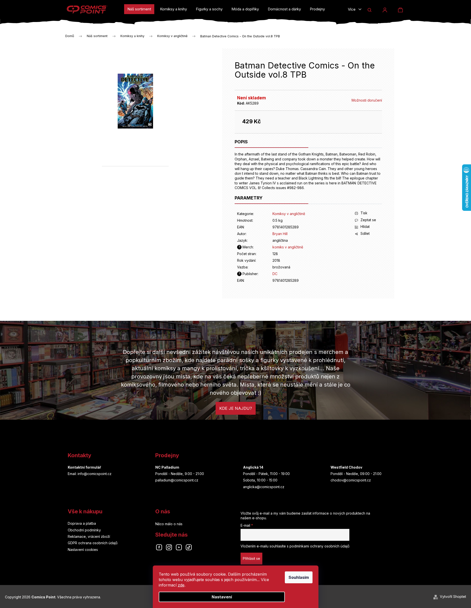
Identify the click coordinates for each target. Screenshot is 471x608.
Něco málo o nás (168, 524)
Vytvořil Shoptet (453, 596)
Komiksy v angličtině (288, 214)
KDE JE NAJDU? (235, 408)
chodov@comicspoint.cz (351, 480)
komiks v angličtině (287, 247)
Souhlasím (299, 577)
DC (274, 274)
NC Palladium (167, 467)
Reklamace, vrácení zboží (89, 536)
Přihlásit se (251, 558)
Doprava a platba (82, 523)
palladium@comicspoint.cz (176, 480)
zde (181, 585)
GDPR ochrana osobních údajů (92, 543)
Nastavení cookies (83, 549)
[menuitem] (139, 9)
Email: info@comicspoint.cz (90, 474)
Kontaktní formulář (84, 467)
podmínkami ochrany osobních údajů (319, 546)
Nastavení (222, 596)
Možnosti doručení (367, 100)
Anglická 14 (253, 467)
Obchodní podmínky (84, 530)
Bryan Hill (280, 234)
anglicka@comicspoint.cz (263, 487)
